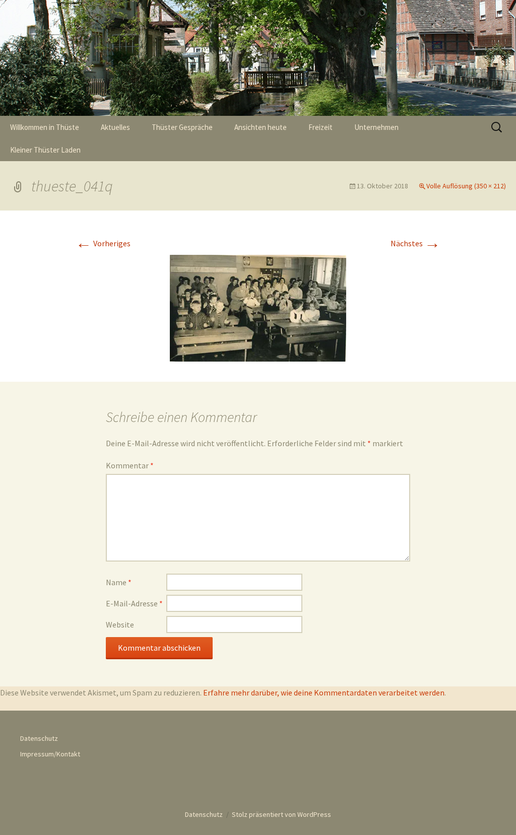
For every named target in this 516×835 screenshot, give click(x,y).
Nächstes (415, 243)
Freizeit (320, 127)
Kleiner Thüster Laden (45, 150)
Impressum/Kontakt (50, 753)
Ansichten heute (260, 127)
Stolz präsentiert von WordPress (281, 814)
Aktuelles (115, 127)
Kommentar (130, 465)
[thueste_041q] (258, 307)
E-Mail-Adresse (134, 603)
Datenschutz (39, 738)
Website (120, 624)
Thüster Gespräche (182, 127)
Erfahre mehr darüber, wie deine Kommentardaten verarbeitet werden (323, 692)
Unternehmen (376, 127)
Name (119, 582)
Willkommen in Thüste (44, 127)
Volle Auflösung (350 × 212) (466, 185)
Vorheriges (103, 243)
